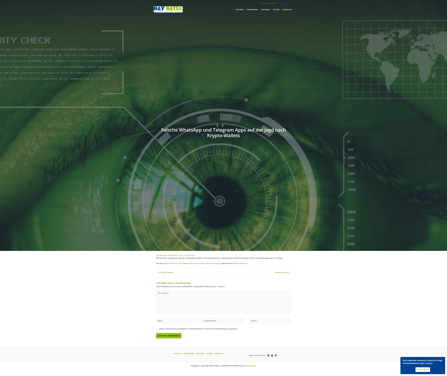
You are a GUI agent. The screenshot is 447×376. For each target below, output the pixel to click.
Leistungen (200, 353)
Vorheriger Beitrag (164, 272)
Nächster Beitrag (283, 272)
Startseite (177, 353)
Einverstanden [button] (423, 370)
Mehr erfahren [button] (426, 363)
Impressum (218, 353)
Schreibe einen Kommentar (167, 255)
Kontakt (209, 353)
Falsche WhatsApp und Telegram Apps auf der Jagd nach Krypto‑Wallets (191, 263)
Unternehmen (188, 353)
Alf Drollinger (251, 366)
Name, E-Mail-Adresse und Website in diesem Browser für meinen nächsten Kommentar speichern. (198, 329)
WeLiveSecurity (241, 263)
